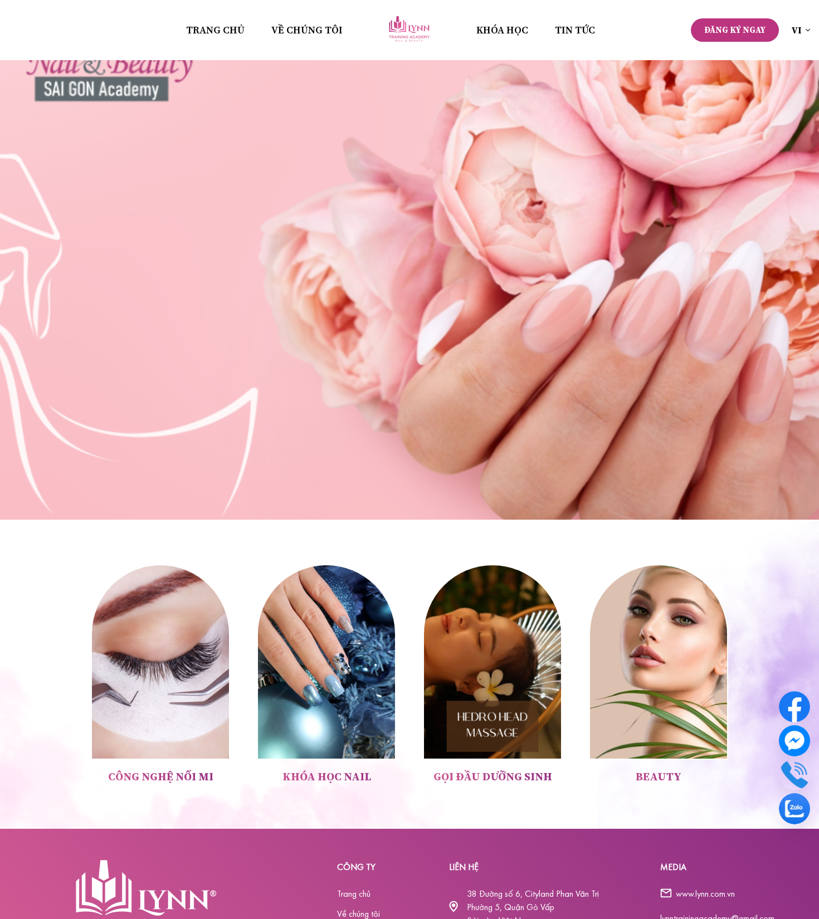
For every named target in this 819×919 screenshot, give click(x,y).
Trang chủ (215, 30)
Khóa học (502, 30)
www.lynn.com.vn (705, 893)
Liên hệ (464, 867)
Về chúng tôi (307, 30)
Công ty (356, 867)
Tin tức (575, 30)
